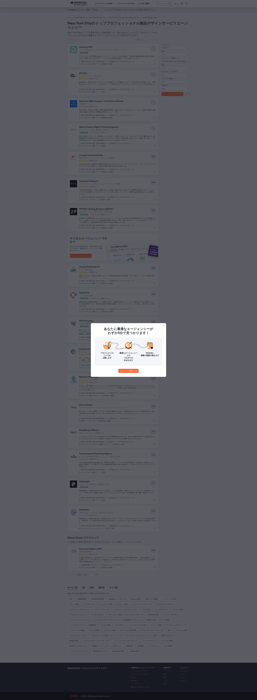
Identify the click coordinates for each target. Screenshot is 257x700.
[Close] (163, 325)
